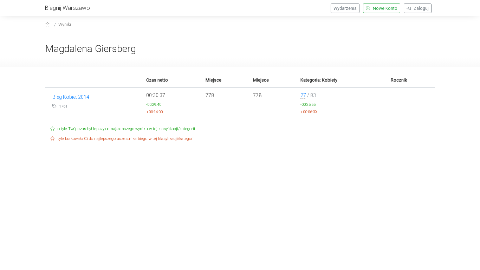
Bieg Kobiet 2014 (70, 97)
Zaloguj (421, 8)
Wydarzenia (345, 8)
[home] (48, 24)
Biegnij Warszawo (67, 7)
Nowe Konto (384, 8)
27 (303, 95)
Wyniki (64, 24)
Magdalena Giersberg (90, 48)
